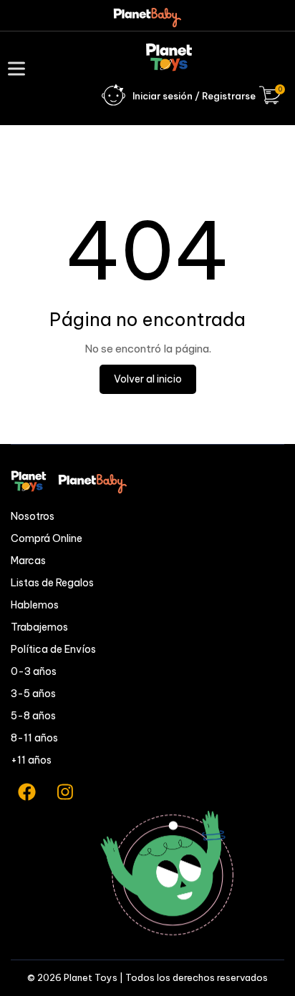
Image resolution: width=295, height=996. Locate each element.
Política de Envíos (53, 649)
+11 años (31, 760)
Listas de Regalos (52, 582)
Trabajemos (39, 627)
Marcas (28, 560)
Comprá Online (46, 538)
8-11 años (34, 737)
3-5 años (33, 693)
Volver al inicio (148, 379)
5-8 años (33, 715)
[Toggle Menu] (19, 68)
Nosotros (32, 516)
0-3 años (34, 671)
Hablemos (35, 604)
